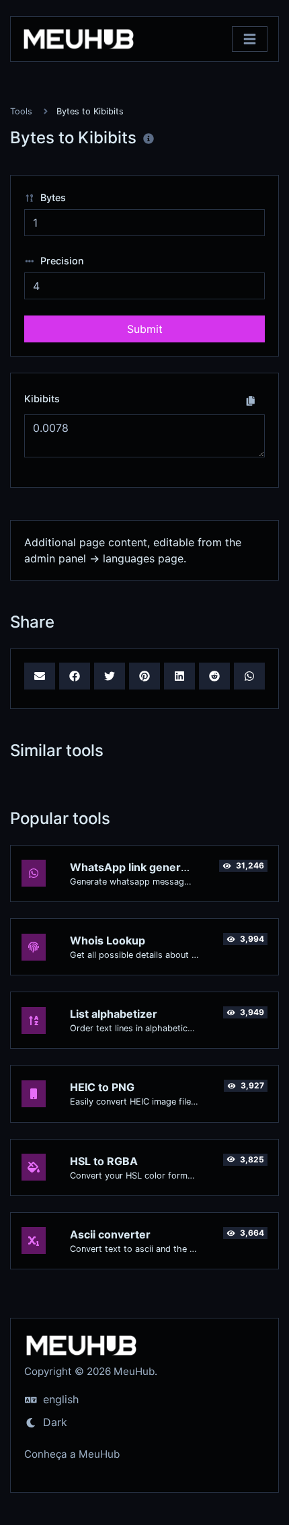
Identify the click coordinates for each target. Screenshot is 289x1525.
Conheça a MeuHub (72, 1454)
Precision (61, 260)
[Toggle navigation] (249, 39)
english (59, 1399)
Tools (21, 111)
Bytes (52, 197)
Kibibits (42, 398)
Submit (145, 329)
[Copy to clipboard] (250, 400)
